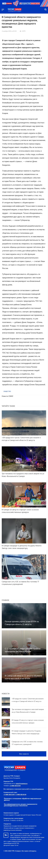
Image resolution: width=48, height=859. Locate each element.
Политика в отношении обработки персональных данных (22, 799)
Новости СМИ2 (7, 396)
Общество (7, 391)
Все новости (24, 754)
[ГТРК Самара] (14, 10)
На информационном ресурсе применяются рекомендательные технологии (20, 805)
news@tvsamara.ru (21, 783)
